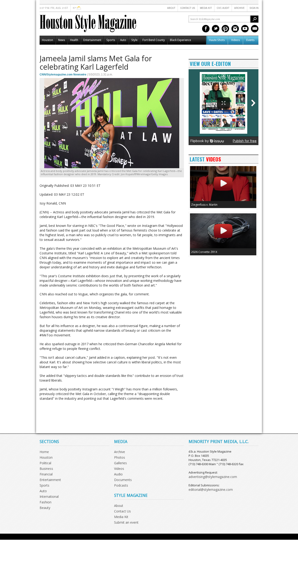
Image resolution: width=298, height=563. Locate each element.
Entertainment (92, 40)
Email (254, 28)
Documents (123, 480)
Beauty (45, 507)
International (49, 496)
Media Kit (206, 8)
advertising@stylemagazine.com (213, 476)
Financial (46, 474)
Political (45, 463)
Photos (119, 457)
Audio (118, 474)
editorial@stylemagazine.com (211, 489)
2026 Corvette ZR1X (204, 252)
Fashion (45, 502)
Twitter (215, 28)
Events (250, 40)
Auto (123, 40)
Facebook (206, 28)
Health (74, 40)
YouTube (245, 28)
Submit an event (126, 522)
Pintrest (225, 28)
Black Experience (180, 40)
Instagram (235, 28)
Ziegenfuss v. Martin (204, 205)
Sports (110, 40)
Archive (239, 8)
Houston (47, 40)
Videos (235, 40)
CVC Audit (223, 8)
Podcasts (121, 485)
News (61, 40)
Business (46, 468)
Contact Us (187, 8)
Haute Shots (217, 40)
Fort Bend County (153, 40)
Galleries (120, 463)
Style (134, 40)
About (171, 8)
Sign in (254, 8)
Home (44, 452)
